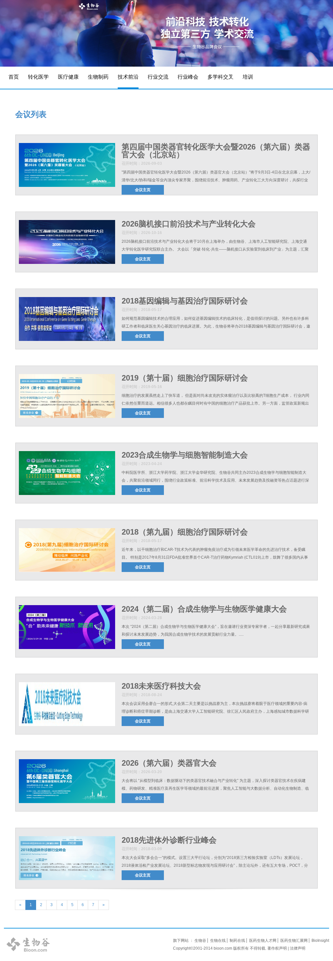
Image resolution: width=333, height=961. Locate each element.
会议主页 (143, 190)
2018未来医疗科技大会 (161, 686)
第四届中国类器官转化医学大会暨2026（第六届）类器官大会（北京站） (216, 150)
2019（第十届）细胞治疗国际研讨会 (185, 377)
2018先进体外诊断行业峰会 (169, 840)
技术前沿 (128, 77)
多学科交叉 (220, 77)
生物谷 (200, 940)
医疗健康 (68, 77)
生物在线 (218, 940)
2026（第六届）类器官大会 (169, 763)
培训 (248, 77)
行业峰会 (188, 77)
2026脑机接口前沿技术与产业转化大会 (189, 223)
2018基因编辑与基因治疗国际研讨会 (185, 300)
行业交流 (158, 77)
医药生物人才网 (262, 940)
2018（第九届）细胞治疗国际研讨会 (185, 531)
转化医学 (38, 77)
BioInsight (320, 940)
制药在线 (237, 940)
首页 (13, 77)
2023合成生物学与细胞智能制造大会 (185, 454)
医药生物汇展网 (294, 940)
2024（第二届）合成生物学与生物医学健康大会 (204, 608)
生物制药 (98, 77)
